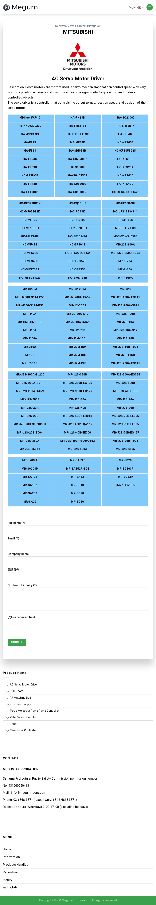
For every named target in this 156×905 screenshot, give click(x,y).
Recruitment (11, 872)
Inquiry (7, 880)
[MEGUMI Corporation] (22, 7)
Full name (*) (16, 523)
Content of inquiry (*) (22, 585)
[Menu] (149, 7)
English (133, 7)
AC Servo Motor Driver (70, 26)
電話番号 (13, 569)
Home (7, 849)
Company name (18, 554)
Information (11, 857)
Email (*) (13, 538)
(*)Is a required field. (22, 617)
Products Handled (15, 864)
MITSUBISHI (94, 26)
